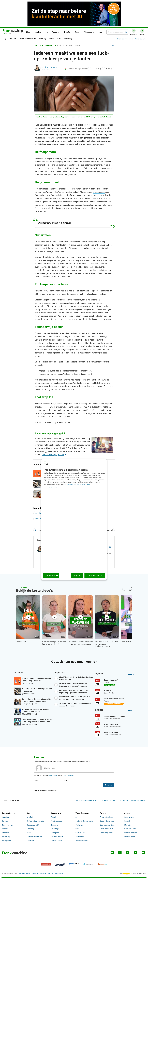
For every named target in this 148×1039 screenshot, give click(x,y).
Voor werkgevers (130, 829)
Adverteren (6, 817)
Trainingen (54, 825)
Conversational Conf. (107, 825)
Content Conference (107, 821)
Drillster (46, 69)
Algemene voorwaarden (39, 873)
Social (51, 39)
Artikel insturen (140, 39)
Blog (28, 32)
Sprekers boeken (57, 837)
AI (76, 817)
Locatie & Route (56, 841)
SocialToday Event (106, 829)
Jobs (77, 32)
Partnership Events (106, 833)
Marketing (42, 39)
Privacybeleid (59, 873)
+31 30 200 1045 (110, 800)
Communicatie (129, 817)
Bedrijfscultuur (40, 513)
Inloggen (142, 34)
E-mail (66, 780)
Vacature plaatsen (130, 833)
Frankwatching (8, 813)
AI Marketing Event (106, 817)
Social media (80, 833)
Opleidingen (55, 829)
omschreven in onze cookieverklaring (77, 484)
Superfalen (72, 241)
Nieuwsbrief (133, 34)
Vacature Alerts (129, 837)
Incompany (55, 833)
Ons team (5, 833)
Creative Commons (24, 873)
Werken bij (6, 837)
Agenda (53, 817)
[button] (130, 589)
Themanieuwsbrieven (125, 39)
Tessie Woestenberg (49, 67)
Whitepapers (89, 32)
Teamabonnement (82, 841)
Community (68, 39)
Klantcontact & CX (33, 825)
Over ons (5, 829)
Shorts (59, 39)
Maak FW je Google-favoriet (77, 69)
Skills (77, 829)
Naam (36, 780)
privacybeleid (53, 775)
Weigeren (77, 575)
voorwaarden (68, 775)
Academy (38, 32)
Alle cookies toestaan (95, 575)
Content (127, 821)
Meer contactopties (138, 800)
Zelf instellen (50, 575)
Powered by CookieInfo (51, 488)
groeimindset (99, 192)
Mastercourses (56, 821)
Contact (5, 821)
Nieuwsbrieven (7, 825)
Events (67, 32)
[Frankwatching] (13, 31)
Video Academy (53, 32)
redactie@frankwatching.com (88, 800)
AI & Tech (12, 39)
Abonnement (80, 837)
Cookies (50, 873)
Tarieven (125, 800)
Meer (101, 32)
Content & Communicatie (27, 39)
